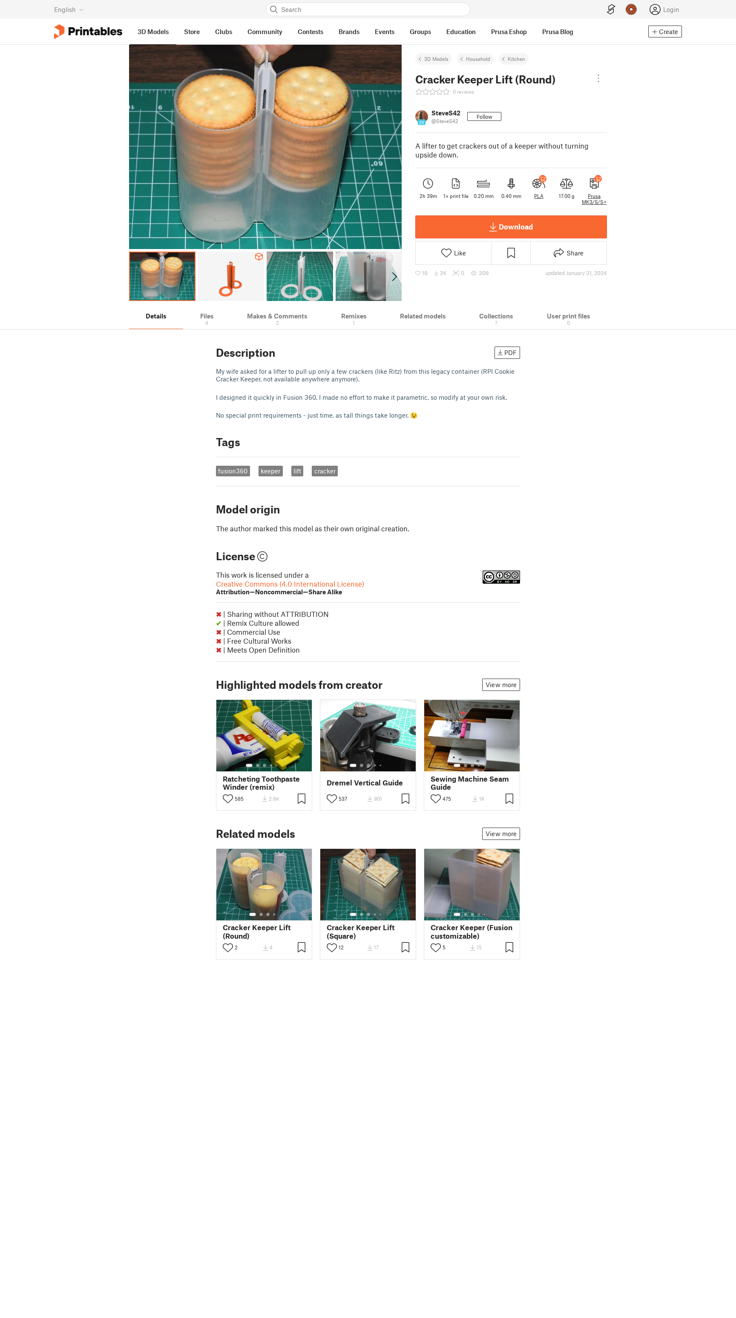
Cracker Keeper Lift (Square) (360, 931)
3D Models (436, 59)
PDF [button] (510, 352)
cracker (325, 471)
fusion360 (232, 471)
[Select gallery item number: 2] (257, 765)
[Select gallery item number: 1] (249, 765)
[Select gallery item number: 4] (271, 765)
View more (501, 684)
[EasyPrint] (611, 9)
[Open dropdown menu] (598, 78)
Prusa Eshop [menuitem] (509, 31)
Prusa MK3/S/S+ (594, 199)
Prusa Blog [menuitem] (557, 31)
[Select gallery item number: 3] (264, 765)
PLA (538, 196)
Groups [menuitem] (420, 31)
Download (516, 226)
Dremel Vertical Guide (365, 783)
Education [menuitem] (461, 31)
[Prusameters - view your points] (631, 9)
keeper (270, 471)
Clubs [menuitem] (223, 31)
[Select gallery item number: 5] (277, 765)
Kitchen (516, 59)
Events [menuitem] (384, 31)
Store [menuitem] (192, 31)
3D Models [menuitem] (153, 31)
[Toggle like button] (228, 799)
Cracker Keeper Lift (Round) (256, 931)
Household (478, 59)
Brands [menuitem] (349, 31)
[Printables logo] (88, 31)
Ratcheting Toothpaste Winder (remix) (261, 783)
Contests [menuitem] (310, 31)
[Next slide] (394, 276)
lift (297, 471)
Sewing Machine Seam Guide (470, 783)
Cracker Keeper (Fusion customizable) (471, 931)
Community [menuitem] (264, 31)
